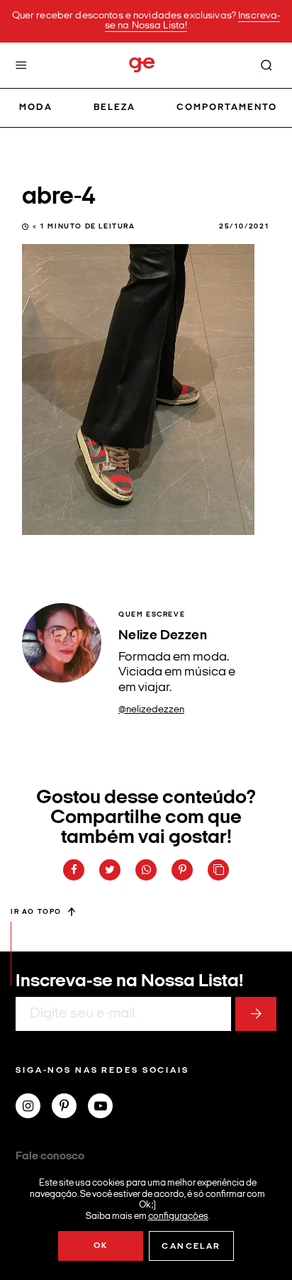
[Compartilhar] (73, 870)
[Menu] (21, 65)
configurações (178, 1215)
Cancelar (191, 1246)
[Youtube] (106, 1107)
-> (255, 1014)
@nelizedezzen (151, 710)
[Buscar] (266, 65)
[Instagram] (34, 1107)
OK (101, 1246)
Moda (35, 107)
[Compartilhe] (218, 870)
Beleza (114, 107)
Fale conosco (50, 1156)
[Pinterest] (70, 1107)
